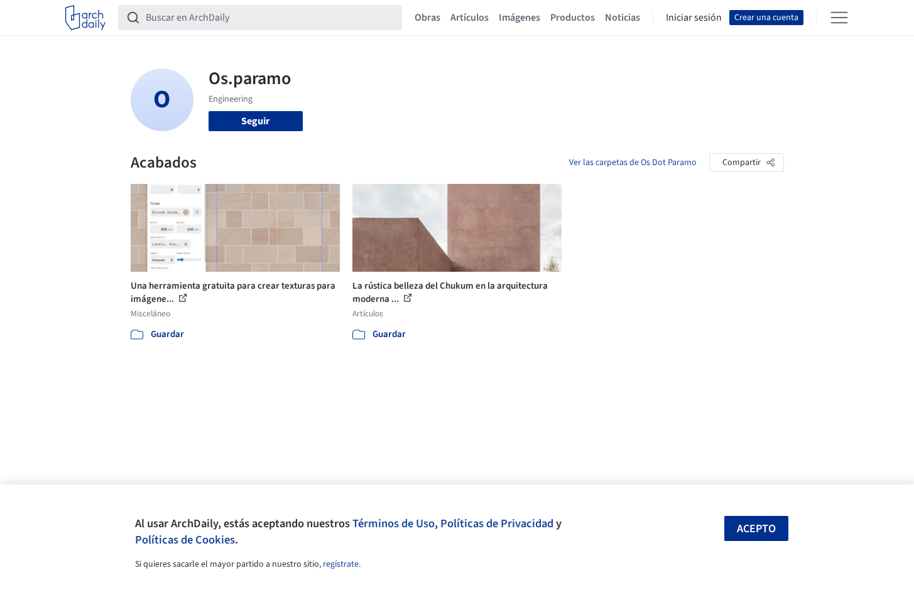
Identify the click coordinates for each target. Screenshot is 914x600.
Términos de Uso (393, 523)
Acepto (756, 529)
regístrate (341, 564)
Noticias (622, 17)
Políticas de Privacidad (496, 523)
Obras (427, 17)
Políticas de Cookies (185, 540)
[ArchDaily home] (85, 17)
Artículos (469, 17)
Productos (572, 17)
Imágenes (519, 17)
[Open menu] (839, 18)
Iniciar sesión (694, 17)
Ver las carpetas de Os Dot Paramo (633, 162)
